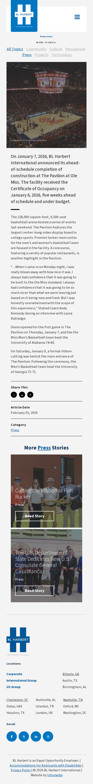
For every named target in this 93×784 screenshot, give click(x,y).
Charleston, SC (17, 700)
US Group (13, 687)
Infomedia (55, 775)
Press (27, 54)
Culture (56, 49)
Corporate (14, 674)
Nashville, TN (73, 700)
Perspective (75, 49)
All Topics (15, 49)
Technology (62, 54)
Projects (42, 54)
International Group (21, 680)
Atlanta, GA (71, 674)
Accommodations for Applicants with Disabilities (46, 765)
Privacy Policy (21, 770)
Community (36, 49)
